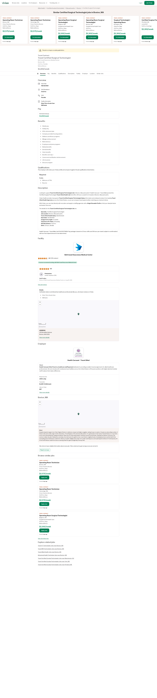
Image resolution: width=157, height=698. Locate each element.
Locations (24, 3)
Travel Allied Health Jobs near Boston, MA (49, 552)
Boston (79, 8)
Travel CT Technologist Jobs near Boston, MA (50, 545)
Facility (78, 73)
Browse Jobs (15, 3)
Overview (43, 73)
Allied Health (41, 8)
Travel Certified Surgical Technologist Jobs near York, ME (54, 561)
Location (92, 73)
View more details (44, 337)
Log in (140, 3)
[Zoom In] (40, 302)
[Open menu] (37, 73)
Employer (85, 73)
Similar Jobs (100, 73)
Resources (42, 3)
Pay (49, 73)
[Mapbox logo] (42, 327)
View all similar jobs (43, 538)
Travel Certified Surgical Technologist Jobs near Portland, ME (55, 564)
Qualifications (62, 73)
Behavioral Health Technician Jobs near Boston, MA (52, 555)
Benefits (54, 73)
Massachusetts (70, 8)
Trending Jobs (53, 3)
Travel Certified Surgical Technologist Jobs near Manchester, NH (56, 558)
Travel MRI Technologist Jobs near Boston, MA (51, 549)
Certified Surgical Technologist (55, 8)
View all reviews (42, 285)
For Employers (33, 3)
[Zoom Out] (40, 304)
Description (71, 73)
